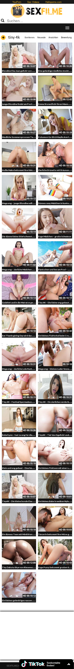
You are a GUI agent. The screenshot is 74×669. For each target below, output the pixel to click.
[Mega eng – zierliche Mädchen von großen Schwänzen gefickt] (19, 254)
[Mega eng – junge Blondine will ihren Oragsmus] (19, 187)
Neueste (41, 37)
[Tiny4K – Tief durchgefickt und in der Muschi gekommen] (55, 419)
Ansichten (53, 37)
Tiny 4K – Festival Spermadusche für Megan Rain (26, 402)
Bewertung (66, 37)
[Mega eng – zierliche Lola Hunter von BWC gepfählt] (19, 353)
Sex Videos (33, 1)
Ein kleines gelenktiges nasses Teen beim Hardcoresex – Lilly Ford (34, 600)
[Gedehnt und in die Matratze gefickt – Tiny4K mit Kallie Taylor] (19, 287)
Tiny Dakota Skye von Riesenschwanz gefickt (24, 567)
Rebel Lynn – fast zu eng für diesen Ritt (21, 435)
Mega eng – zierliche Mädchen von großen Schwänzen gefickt (32, 269)
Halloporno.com (53, 1)
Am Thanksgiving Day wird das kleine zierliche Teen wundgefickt (33, 335)
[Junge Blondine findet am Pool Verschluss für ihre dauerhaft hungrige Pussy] (19, 88)
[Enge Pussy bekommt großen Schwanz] (55, 552)
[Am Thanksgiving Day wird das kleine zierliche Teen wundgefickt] (19, 320)
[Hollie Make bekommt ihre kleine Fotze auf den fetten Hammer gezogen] (19, 154)
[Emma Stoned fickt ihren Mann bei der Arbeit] (55, 88)
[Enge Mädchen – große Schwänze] (55, 221)
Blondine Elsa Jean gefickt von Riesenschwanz (24, 71)
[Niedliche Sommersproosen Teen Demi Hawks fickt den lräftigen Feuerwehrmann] (19, 121)
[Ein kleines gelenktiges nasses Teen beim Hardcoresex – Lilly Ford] (19, 585)
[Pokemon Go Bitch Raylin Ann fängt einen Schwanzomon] (55, 121)
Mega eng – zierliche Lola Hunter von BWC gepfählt (27, 369)
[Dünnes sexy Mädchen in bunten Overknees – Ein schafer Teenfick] (55, 187)
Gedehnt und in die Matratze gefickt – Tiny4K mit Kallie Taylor (32, 302)
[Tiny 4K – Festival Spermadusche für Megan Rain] (19, 386)
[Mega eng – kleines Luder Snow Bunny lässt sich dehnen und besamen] (55, 353)
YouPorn (16, 1)
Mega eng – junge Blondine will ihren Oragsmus (25, 203)
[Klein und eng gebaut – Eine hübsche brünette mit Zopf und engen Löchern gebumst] (19, 452)
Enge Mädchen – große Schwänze (54, 236)
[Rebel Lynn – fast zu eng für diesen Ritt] (19, 419)
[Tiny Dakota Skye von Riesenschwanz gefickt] (19, 552)
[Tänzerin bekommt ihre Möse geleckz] (55, 519)
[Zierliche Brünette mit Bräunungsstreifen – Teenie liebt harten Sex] (55, 154)
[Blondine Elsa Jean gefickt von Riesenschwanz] (19, 55)
